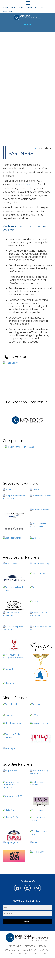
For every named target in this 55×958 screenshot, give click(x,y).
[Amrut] (41, 775)
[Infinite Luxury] (27, 376)
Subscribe (27, 922)
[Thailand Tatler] (41, 738)
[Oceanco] (14, 529)
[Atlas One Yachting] (39, 567)
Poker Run (7, 11)
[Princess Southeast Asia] (41, 529)
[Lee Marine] (14, 515)
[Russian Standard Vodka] (41, 835)
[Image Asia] (9, 718)
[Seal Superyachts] (12, 542)
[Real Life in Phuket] (14, 740)
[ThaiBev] (34, 843)
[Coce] (33, 588)
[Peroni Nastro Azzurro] (14, 835)
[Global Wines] (14, 800)
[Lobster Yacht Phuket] (14, 645)
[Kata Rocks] (27, 419)
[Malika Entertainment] (41, 646)
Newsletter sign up (27, 900)
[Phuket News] (12, 727)
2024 (35, 953)
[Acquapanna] (10, 773)
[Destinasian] (36, 707)
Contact (45, 950)
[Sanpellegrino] (10, 845)
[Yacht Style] (9, 751)
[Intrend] (41, 618)
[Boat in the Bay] (37, 577)
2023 (27, 953)
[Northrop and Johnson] (40, 514)
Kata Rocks (40, 8)
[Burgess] (34, 491)
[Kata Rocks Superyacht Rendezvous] (27, 18)
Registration (29, 950)
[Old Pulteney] (37, 812)
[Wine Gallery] (37, 854)
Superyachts (12, 950)
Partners (30, 946)
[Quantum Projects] (39, 727)
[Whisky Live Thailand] (14, 856)
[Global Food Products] (41, 788)
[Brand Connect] (14, 788)
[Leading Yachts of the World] (41, 631)
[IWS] (41, 802)
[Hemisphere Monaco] (40, 501)
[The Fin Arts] (9, 685)
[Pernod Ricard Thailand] (41, 823)
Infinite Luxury (9, 8)
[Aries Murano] (10, 565)
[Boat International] (12, 708)
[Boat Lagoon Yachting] (14, 593)
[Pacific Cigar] (11, 821)
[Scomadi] (8, 671)
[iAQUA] (34, 602)
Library (42, 946)
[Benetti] (7, 491)
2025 (44, 953)
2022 (19, 953)
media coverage (27, 184)
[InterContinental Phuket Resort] (14, 617)
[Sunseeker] (35, 539)
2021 (11, 953)
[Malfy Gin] (8, 812)
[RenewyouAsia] (41, 661)
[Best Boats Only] (14, 579)
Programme (15, 946)
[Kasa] (14, 632)
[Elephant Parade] (14, 605)
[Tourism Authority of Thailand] (27, 459)
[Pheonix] (14, 659)
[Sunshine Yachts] (41, 675)
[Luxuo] (34, 717)
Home (36, 148)
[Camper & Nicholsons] (14, 501)
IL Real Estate (25, 8)
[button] (28, 3)
